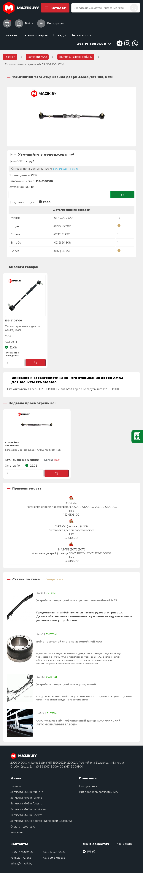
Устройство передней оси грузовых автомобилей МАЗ (76, 600)
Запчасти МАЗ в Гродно (26, 803)
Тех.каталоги (81, 35)
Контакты (16, 832)
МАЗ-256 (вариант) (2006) (71, 526)
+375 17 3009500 (54, 852)
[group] (71, 116)
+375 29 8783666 (54, 857)
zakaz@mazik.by (21, 863)
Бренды (59, 35)
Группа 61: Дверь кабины (75, 57)
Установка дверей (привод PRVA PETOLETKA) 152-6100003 (71, 553)
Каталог (58, 8)
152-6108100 (71, 514)
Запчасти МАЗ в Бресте (26, 815)
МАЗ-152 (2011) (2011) (71, 549)
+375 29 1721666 (20, 857)
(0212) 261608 (62, 242)
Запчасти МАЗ (37, 57)
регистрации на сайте (66, 168)
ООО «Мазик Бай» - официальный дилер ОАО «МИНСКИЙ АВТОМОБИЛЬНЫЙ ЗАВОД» (78, 722)
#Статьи (51, 592)
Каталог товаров (35, 35)
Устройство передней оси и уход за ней (66, 684)
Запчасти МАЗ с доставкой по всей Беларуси (41, 821)
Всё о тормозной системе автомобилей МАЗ (69, 641)
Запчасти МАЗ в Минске (26, 792)
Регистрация (55, 23)
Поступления (88, 786)
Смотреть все (54, 579)
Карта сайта (125, 843)
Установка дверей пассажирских (71, 530)
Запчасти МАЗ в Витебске (28, 809)
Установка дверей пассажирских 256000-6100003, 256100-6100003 (71, 507)
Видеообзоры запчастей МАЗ (99, 792)
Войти (29, 23)
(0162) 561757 (61, 251)
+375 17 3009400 (21, 852)
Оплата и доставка (23, 826)
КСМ (34, 175)
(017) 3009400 (63, 218)
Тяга (71, 510)
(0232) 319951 (61, 234)
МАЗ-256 (71, 503)
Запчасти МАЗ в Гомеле (26, 797)
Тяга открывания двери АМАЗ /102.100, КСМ (33, 450)
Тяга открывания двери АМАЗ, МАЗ (22, 328)
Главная (11, 35)
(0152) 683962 (62, 226)
